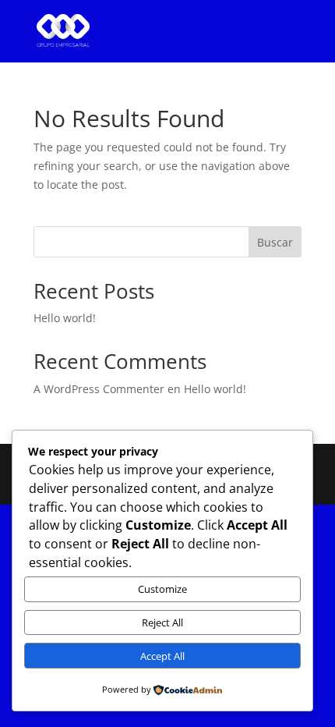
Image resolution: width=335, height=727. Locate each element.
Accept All (162, 656)
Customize (162, 589)
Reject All (162, 622)
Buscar (275, 242)
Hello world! (65, 317)
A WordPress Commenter (99, 388)
